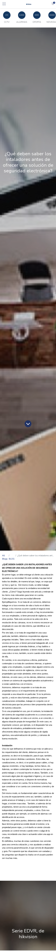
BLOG (11, 558)
